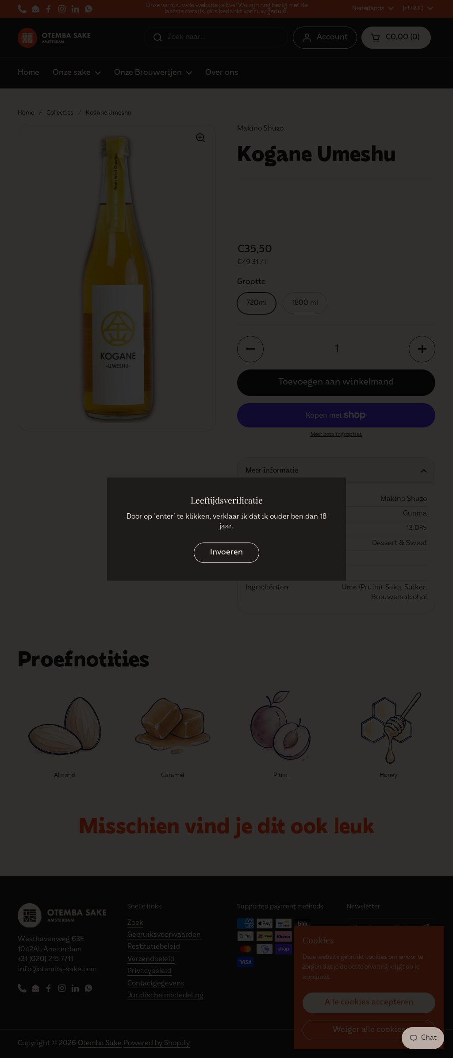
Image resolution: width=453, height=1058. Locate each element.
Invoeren (226, 553)
